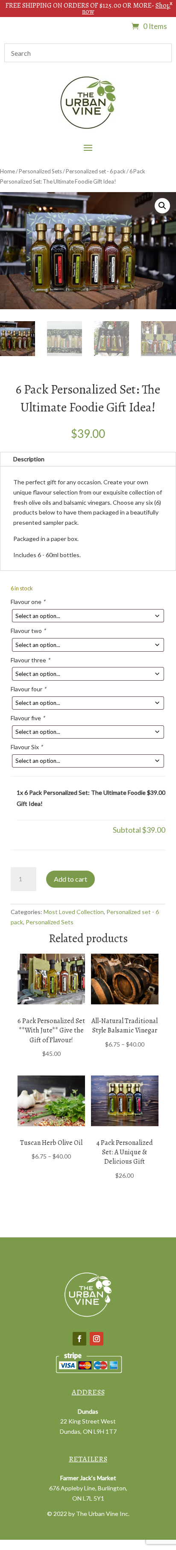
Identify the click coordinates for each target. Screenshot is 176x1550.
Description (28, 459)
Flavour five (28, 718)
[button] (162, 205)
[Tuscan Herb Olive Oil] (51, 1101)
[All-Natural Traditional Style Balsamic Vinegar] (124, 979)
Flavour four (28, 689)
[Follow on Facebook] (79, 1339)
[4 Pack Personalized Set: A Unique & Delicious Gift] (124, 1101)
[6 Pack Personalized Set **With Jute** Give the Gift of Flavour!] (51, 979)
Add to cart (70, 879)
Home (7, 171)
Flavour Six (27, 747)
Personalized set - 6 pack (96, 171)
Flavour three (30, 660)
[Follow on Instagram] (96, 1339)
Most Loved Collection (74, 911)
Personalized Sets (40, 171)
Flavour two (28, 630)
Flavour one (28, 601)
